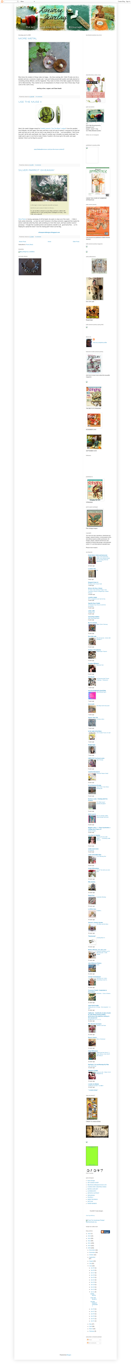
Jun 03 (93, 1316)
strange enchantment (94, 977)
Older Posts (76, 241)
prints (98, 964)
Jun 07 (93, 1311)
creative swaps (92, 597)
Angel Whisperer (93, 1051)
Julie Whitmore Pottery (94, 963)
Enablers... (99, 910)
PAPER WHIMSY (92, 1203)
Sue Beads (91, 677)
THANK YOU (91, 612)
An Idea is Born (100, 719)
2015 (89, 1233)
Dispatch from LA (93, 582)
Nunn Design (91, 1180)
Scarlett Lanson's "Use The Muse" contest (53, 128)
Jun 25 (93, 1275)
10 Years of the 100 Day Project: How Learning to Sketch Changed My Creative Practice (98, 591)
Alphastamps (91, 1195)
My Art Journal (92, 623)
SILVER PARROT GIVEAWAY (36, 170)
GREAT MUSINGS (93, 1199)
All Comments (92, 1343)
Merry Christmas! (101, 1039)
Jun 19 (93, 1282)
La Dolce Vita (92, 568)
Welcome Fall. (100, 665)
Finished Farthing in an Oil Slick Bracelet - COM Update (103, 953)
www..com (92, 1147)
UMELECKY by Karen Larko (96, 758)
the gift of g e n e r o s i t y (94, 1019)
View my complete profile (100, 342)
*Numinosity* (92, 936)
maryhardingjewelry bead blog (97, 690)
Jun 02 (93, 1318)
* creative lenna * (93, 1090)
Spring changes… (92, 830)
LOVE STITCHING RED (94, 855)
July (90, 1263)
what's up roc (92, 814)
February (92, 1331)
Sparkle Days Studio (94, 603)
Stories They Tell (93, 717)
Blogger (69, 1355)
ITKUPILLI (90, 1197)
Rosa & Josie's (92, 1037)
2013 (89, 1238)
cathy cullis (91, 611)
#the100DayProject (101, 692)
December (92, 1250)
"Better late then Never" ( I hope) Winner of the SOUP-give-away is (103, 1054)
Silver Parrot (22, 219)
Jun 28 (93, 1270)
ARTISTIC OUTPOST (93, 1193)
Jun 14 (93, 1289)
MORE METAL (27, 38)
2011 (89, 1243)
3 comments (38, 165)
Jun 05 (93, 1314)
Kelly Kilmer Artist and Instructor (97, 555)
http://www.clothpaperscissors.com (97, 1185)
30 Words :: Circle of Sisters (104, 993)
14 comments (39, 96)
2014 (89, 1236)
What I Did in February (102, 624)
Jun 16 (93, 1287)
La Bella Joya (92, 909)
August (91, 1261)
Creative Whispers (93, 663)
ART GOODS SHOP (93, 1182)
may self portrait (92, 1066)
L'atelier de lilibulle (93, 1084)
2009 (89, 1248)
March (91, 1328)
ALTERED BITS (92, 1191)
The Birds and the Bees (102, 924)
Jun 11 (93, 1292)
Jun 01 (93, 1321)
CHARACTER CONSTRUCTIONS (97, 1187)
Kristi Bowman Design (94, 785)
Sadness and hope (101, 1025)
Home (49, 241)
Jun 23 (93, 1277)
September (92, 1257)
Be (97, 570)
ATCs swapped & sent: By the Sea (96, 599)
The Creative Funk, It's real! (103, 732)
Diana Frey (91, 895)
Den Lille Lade (92, 636)
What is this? (92, 1164)
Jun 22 (93, 1280)
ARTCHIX (90, 1201)
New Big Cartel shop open (103, 705)
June (90, 1266)
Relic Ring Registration (93, 618)
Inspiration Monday (101, 897)
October (91, 1255)
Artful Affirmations (93, 868)
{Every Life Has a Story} (95, 588)
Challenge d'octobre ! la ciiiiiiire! (95, 1085)
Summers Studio (93, 1070)
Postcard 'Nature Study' (102, 773)
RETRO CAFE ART (93, 1189)
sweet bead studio (93, 1005)
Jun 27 (93, 1272)
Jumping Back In (101, 937)
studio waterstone (93, 849)
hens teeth (91, 704)
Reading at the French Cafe (95, 583)
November (92, 1252)
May (90, 1324)
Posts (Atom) (29, 244)
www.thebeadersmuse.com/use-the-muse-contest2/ (49, 149)
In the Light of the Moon (95, 731)
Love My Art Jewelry (94, 835)
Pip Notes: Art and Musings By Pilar (98, 1064)
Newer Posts (22, 241)
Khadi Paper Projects (102, 651)
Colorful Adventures (94, 772)
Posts (90, 1340)
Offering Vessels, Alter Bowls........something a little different (103, 838)
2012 (89, 1241)
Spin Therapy (100, 759)
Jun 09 (93, 1309)
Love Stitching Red (101, 856)
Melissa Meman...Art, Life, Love (97, 949)
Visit (90, 1215)
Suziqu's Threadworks (94, 650)
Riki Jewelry (91, 882)
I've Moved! (91, 850)
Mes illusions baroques (95, 1024)
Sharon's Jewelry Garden (95, 922)
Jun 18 (93, 1284)
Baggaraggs (91, 745)
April (90, 1326)
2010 (89, 1245)
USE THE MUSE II (30, 102)
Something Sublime (93, 616)
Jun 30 (93, 1268)
